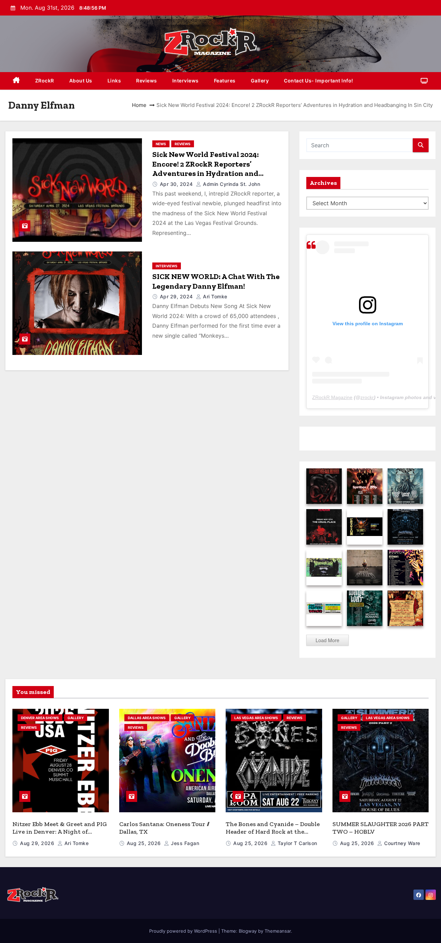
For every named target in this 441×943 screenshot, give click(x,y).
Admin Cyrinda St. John (231, 184)
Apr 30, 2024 (177, 184)
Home (139, 105)
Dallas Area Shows (147, 718)
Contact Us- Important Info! (318, 80)
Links (114, 80)
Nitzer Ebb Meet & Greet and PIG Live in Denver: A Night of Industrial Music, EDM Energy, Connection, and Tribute (59, 835)
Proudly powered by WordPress (183, 931)
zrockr (367, 397)
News (161, 144)
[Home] (16, 81)
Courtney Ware (401, 843)
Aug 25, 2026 (145, 843)
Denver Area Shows (40, 718)
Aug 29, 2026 (38, 843)
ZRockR (44, 80)
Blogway (248, 931)
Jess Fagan (184, 843)
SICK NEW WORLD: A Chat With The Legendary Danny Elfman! (216, 281)
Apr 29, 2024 (177, 296)
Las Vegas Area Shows (256, 718)
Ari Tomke (214, 296)
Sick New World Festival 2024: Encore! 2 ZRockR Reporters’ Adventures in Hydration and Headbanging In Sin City (205, 169)
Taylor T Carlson (296, 843)
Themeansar (278, 931)
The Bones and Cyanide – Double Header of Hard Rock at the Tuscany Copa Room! (273, 831)
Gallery (260, 80)
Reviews (146, 80)
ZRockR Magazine (332, 397)
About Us (80, 80)
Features (225, 80)
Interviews (185, 80)
